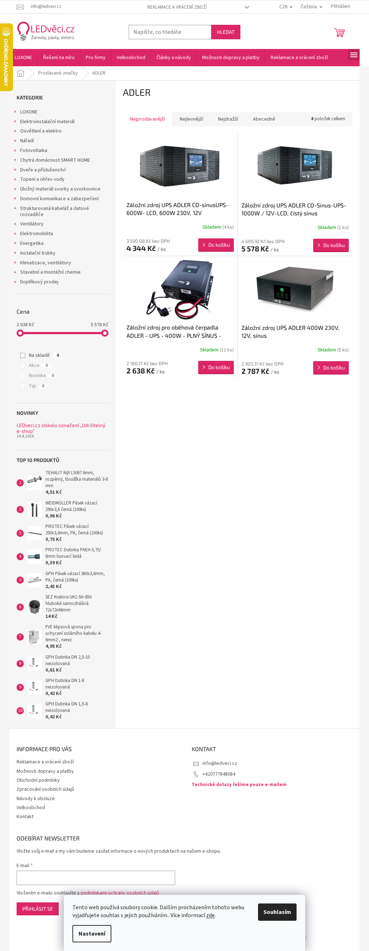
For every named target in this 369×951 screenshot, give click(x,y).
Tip (36, 386)
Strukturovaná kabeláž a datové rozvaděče (54, 211)
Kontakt (25, 816)
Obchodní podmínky (38, 780)
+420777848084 (219, 774)
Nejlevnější (191, 119)
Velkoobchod (31, 807)
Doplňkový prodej (39, 282)
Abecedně (264, 119)
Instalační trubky (37, 253)
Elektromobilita (36, 233)
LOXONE (28, 112)
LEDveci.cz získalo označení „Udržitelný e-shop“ (61, 428)
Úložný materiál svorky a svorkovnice (60, 189)
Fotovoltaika (33, 150)
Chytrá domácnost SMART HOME (55, 160)
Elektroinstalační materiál (47, 121)
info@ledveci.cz (220, 763)
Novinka (41, 375)
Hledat (226, 32)
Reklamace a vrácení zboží (177, 7)
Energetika (32, 243)
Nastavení (92, 934)
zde (210, 915)
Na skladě (44, 355)
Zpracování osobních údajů (45, 789)
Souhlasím (277, 912)
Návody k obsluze (36, 798)
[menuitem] (23, 57)
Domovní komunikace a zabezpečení (59, 198)
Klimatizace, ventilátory (45, 262)
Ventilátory (32, 224)
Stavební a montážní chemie (50, 272)
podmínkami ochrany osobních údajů (120, 893)
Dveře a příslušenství (43, 170)
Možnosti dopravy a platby (45, 771)
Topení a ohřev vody (42, 179)
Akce (38, 365)
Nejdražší (228, 119)
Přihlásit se (37, 909)
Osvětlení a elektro (41, 131)
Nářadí (27, 140)
